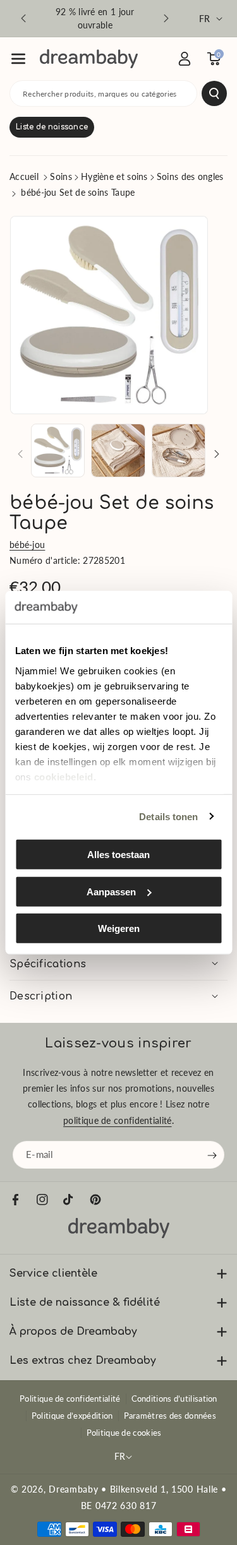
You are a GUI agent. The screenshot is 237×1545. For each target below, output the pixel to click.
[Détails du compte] (184, 59)
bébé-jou (27, 544)
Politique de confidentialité (70, 1398)
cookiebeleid (63, 776)
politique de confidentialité (117, 1120)
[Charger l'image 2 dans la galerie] (118, 450)
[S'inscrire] (212, 1155)
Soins (61, 176)
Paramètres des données (170, 1416)
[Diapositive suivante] (166, 18)
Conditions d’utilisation (174, 1398)
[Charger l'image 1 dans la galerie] (58, 450)
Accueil (24, 176)
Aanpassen (111, 891)
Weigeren (119, 928)
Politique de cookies (124, 1433)
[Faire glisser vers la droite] (217, 454)
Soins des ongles (190, 176)
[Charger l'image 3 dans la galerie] (178, 450)
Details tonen (168, 816)
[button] (18, 59)
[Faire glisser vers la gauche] (20, 454)
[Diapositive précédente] (23, 18)
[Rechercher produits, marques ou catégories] (214, 93)
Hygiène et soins (114, 176)
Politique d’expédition (72, 1416)
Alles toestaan (118, 854)
